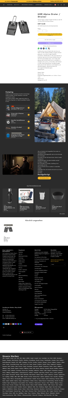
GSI (34, 368)
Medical (42, 376)
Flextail (12, 368)
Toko (48, 391)
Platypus (57, 382)
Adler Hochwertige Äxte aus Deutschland (40, 296)
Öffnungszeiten (39, 307)
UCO (14, 393)
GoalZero (56, 368)
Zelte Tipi (16, 4)
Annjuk (32, 358)
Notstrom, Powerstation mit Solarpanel (40, 261)
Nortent (36, 275)
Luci (3, 376)
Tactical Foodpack (9, 391)
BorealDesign (32, 360)
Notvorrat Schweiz (38, 287)
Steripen (20, 389)
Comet (4, 364)
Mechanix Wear (36, 376)
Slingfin (46, 387)
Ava (49, 358)
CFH (17, 362)
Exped (24, 366)
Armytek (36, 358)
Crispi (21, 364)
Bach (51, 358)
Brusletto (54, 360)
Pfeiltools (52, 382)
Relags (23, 384)
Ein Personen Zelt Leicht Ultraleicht (42, 259)
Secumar (25, 387)
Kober (42, 374)
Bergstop (9, 360)
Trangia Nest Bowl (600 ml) (57, 207)
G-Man (30, 368)
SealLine (15, 387)
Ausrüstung (39, 4)
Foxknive (21, 368)
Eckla (9, 366)
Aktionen (20, 267)
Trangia (51, 391)
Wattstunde (52, 393)
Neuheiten (9, 4)
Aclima (12, 358)
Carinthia (35, 362)
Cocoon (49, 362)
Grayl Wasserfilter (38, 293)
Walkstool (43, 393)
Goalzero (61, 368)
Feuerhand (35, 366)
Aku (15, 358)
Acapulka (8, 358)
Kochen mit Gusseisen (39, 298)
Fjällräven (5, 368)
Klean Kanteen (32, 374)
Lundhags (7, 376)
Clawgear (45, 362)
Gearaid (51, 368)
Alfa (18, 358)
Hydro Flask (42, 372)
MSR (19, 376)
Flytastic (17, 368)
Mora (51, 376)
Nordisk (34, 378)
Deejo (31, 364)
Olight (62, 378)
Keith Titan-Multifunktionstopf (41, 207)
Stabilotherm (10, 389)
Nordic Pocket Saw (28, 378)
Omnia (4, 380)
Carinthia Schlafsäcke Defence (41, 270)
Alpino (24, 358)
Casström (40, 362)
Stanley (15, 389)
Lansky (45, 374)
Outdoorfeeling (50, 380)
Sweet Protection (49, 389)
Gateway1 (42, 368)
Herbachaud (55, 370)
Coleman (59, 362)
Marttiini (26, 376)
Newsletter (54, 250)
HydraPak (36, 372)
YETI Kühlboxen (38, 281)
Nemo (8, 378)
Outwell (56, 380)
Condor (8, 364)
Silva (37, 387)
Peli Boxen (31, 382)
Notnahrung (52, 378)
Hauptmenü (22, 250)
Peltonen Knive (38, 382)
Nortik (47, 378)
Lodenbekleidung (38, 291)
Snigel (50, 387)
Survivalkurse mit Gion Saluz (41, 257)
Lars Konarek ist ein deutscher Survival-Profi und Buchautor (41, 301)
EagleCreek (53, 364)
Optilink (12, 380)
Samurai (53, 384)
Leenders (56, 374)
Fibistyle (40, 366)
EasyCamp (59, 364)
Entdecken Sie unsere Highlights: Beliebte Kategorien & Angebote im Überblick (42, 253)
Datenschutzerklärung (23, 275)
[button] (4, 4)
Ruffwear (45, 384)
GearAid (47, 368)
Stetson (24, 389)
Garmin (37, 368)
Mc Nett (30, 376)
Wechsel (57, 393)
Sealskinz (20, 387)
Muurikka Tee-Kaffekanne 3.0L (18, 120)
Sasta (57, 384)
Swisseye (62, 389)
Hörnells (47, 372)
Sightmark (30, 387)
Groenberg (18, 370)
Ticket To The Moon (42, 391)
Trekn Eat (56, 391)
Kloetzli (38, 374)
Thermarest (31, 391)
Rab (20, 384)
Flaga (9, 368)
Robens (32, 384)
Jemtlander (60, 372)
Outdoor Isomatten (38, 264)
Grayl (9, 370)
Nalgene (4, 378)
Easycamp (5, 366)
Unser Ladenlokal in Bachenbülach (8, 250)
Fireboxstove (46, 366)
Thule (35, 391)
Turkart (10, 393)
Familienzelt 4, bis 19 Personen (41, 266)
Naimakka (61, 376)
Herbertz (60, 370)
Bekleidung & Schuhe (27, 4)
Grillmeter (13, 370)
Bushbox (62, 360)
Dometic (35, 364)
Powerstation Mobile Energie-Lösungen (41, 273)
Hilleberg (8, 372)
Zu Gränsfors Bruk (44, 178)
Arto (40, 358)
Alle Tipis (20, 277)
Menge (39, 28)
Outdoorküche (21, 262)
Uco (17, 393)
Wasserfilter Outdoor (39, 279)
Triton (60, 391)
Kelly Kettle (26, 374)
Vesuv (29, 393)
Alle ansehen (62, 213)
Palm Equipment (14, 382)
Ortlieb (32, 380)
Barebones (59, 358)
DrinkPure (40, 364)
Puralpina (17, 384)
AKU (4, 358)
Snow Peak (55, 387)
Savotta (60, 384)
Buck (58, 360)
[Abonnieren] (64, 264)
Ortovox (36, 380)
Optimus (16, 380)
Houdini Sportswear (24, 372)
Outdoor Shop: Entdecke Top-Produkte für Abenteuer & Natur (25, 284)
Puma (8, 384)
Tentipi (26, 391)
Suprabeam (42, 389)
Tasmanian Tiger (17, 391)
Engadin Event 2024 (39, 304)
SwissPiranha (56, 389)
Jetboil (7, 374)
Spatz (59, 387)
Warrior (47, 393)
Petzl (48, 382)
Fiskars (55, 366)
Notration (58, 378)
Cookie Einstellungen (7, 335)
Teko (23, 391)
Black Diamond (15, 360)
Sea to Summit (10, 387)
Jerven (4, 374)
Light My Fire (62, 374)
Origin (20, 380)
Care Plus (30, 362)
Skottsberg (41, 387)
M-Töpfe (12, 376)
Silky (34, 387)
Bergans (4, 360)
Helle (45, 370)
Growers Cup (25, 370)
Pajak (8, 382)
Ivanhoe (55, 372)
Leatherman (50, 374)
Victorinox (34, 393)
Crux (28, 364)
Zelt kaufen (21, 279)
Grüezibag (31, 370)
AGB (20, 273)
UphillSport (21, 393)
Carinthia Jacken (38, 268)
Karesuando (12, 374)
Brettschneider (48, 360)
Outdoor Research (43, 380)
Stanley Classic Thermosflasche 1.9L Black (9, 208)
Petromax (36, 289)
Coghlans (54, 362)
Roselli (36, 384)
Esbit (17, 366)
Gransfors (5, 370)
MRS (16, 376)
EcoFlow (13, 366)
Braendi (38, 360)
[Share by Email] (44, 49)
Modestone (47, 376)
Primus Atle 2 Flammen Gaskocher (17, 114)
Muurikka (56, 376)
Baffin (54, 358)
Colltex (63, 362)
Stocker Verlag (30, 389)
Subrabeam (36, 389)
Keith (21, 374)
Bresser (42, 360)
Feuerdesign (29, 366)
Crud (24, 364)
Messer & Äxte (48, 4)
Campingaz (24, 362)
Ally (21, 358)
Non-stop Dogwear (19, 378)
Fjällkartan (60, 366)
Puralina (12, 384)
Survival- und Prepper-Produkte (41, 283)
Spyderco (5, 389)
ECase (48, 364)
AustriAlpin (44, 358)
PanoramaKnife (22, 382)
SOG (49, 384)
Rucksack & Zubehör (23, 265)
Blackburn (26, 360)
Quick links (38, 250)
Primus (60, 382)
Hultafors (31, 372)
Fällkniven (26, 368)
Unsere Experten (22, 271)
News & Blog (21, 281)
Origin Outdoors (26, 380)
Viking (38, 393)
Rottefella (40, 384)
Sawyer (4, 387)
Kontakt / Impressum (23, 269)
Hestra (4, 372)
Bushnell (13, 362)
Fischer (51, 366)
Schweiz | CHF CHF (27, 332)
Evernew (20, 366)
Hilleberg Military (15, 372)
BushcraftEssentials (7, 362)
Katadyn (18, 374)
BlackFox (21, 360)
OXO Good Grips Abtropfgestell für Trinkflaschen (25, 208)
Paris (27, 382)
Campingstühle (38, 285)
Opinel (7, 380)
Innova (51, 372)
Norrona (39, 378)
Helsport (49, 370)
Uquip (25, 393)
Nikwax (12, 378)
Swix (4, 391)
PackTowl (5, 382)
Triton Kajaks (5, 393)
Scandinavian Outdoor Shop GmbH (12, 307)
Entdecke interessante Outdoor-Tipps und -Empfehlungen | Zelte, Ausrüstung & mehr (25, 288)
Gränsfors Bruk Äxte (39, 277)
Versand (44, 26)
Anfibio (28, 358)
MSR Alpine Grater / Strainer (7, 239)
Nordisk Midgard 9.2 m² (17, 108)
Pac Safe (61, 380)
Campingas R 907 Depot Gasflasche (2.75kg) (17, 135)
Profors (4, 384)
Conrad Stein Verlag (14, 364)
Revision (28, 384)
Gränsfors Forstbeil (16, 127)
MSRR (22, 376)
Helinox (41, 370)
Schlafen (20, 264)
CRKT (20, 362)
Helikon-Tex (36, 370)
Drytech (44, 364)
